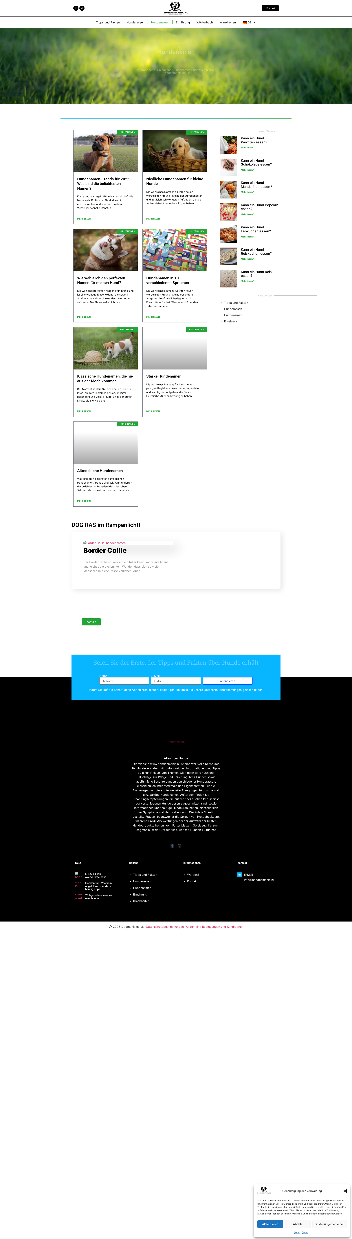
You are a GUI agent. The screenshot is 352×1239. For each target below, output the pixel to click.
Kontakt (91, 622)
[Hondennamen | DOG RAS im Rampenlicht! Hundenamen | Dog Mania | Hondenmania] (264, 1193)
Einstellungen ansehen (329, 1224)
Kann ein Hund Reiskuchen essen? (256, 251)
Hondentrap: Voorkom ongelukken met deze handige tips (98, 886)
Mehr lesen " (247, 147)
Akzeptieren (270, 1224)
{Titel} (297, 1232)
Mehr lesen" (84, 219)
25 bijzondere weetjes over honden (98, 897)
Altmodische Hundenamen (100, 471)
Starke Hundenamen (164, 376)
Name (103, 675)
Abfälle (297, 1224)
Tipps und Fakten (108, 22)
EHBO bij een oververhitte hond (96, 875)
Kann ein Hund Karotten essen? (254, 140)
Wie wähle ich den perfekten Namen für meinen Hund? (101, 280)
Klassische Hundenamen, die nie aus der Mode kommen (105, 378)
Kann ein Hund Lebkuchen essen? (256, 229)
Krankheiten (227, 22)
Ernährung (183, 22)
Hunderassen (135, 22)
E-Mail (155, 675)
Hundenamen (160, 22)
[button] (344, 1191)
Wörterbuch (205, 22)
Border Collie (105, 550)
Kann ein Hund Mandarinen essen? (256, 185)
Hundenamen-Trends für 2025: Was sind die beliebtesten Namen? (104, 183)
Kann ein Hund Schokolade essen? (256, 162)
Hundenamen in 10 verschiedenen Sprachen (167, 280)
